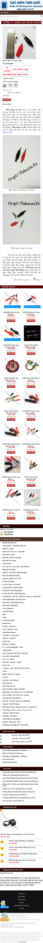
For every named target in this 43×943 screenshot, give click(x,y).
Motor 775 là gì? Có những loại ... (14, 753)
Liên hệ (21, 908)
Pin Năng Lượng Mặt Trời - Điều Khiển (15, 725)
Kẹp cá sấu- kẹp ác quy (15, 26)
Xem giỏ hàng (8, 532)
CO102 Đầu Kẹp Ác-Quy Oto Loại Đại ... (31, 412)
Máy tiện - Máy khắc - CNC (12, 722)
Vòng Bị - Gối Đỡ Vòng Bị (11, 704)
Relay (5, 671)
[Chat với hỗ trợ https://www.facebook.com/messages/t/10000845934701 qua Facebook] (28, 735)
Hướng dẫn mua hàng (21, 905)
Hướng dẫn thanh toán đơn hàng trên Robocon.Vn (19, 772)
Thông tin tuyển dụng (10, 762)
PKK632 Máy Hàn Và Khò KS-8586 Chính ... (23, 854)
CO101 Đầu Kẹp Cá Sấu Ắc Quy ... (31, 445)
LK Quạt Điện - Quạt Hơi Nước (13, 587)
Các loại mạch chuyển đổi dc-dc (13, 801)
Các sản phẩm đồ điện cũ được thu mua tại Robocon (20, 781)
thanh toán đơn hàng (14, 265)
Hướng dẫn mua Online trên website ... (16, 750)
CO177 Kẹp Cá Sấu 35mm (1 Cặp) (11, 412)
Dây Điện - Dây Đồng (10, 716)
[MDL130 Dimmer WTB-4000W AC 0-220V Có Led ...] (10, 822)
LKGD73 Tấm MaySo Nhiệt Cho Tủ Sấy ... (22, 847)
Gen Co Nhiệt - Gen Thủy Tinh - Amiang (16, 695)
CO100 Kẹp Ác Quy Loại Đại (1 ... (11, 478)
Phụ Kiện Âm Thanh (9, 560)
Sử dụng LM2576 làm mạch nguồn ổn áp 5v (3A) (19, 798)
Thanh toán (21, 899)
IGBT (4, 614)
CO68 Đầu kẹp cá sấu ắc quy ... (11, 511)
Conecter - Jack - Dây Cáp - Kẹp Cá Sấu (28, 22)
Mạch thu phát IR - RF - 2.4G (12, 578)
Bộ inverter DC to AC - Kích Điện (14, 552)
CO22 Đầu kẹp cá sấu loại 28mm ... (31, 511)
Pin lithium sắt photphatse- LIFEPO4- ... (16, 756)
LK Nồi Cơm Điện (8, 581)
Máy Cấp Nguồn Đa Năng (11, 575)
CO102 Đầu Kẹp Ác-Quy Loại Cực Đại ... (11, 445)
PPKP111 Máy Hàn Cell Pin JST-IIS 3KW (22, 860)
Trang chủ (21, 893)
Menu (6, 12)
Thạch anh (6, 665)
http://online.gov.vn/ (6, 873)
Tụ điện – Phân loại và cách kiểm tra (15, 795)
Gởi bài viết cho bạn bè (21, 280)
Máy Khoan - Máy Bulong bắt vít (13, 602)
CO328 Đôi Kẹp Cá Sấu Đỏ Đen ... (11, 313)
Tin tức (21, 902)
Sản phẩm (21, 896)
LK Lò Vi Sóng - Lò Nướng (11, 584)
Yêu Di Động (22, 942)
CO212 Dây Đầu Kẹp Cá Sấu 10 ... (31, 379)
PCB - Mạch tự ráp (9, 686)
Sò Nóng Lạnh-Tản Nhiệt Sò (12, 698)
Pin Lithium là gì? (8, 759)
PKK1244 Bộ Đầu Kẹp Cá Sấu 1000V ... (11, 346)
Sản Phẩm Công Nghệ (10, 605)
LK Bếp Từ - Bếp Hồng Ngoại (12, 590)
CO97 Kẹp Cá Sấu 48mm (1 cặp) (31, 478)
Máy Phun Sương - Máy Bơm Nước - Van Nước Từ (20, 707)
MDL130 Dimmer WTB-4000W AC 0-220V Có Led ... (18, 834)
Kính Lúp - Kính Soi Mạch (11, 713)
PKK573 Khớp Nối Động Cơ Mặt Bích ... (22, 841)
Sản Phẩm (6, 22)
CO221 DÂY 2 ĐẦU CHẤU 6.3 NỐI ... (31, 346)
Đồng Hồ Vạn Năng (9, 569)
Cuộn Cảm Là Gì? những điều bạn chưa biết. (17, 789)
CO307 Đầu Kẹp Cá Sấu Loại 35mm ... (31, 313)
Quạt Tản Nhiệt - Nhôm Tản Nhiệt (14, 689)
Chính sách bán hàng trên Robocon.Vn (16, 775)
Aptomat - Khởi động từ (11, 680)
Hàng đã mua (8, 534)
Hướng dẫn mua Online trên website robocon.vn (19, 792)
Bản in (38, 280)
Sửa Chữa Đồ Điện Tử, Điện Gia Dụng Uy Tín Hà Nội (20, 778)
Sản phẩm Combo (9, 555)
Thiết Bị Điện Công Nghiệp (11, 719)
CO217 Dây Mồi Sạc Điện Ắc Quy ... (11, 379)
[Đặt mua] (7, 100)
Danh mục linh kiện (12, 539)
